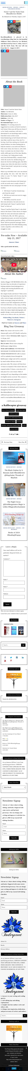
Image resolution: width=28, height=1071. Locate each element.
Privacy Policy (5, 949)
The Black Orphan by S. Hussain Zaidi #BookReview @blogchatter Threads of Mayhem (13, 722)
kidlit (24, 425)
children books (13, 414)
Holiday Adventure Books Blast (11, 425)
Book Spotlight (20, 410)
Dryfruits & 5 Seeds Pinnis (10, 748)
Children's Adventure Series (13, 417)
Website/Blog (7, 317)
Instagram (17, 319)
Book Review (7, 7)
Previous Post (7, 442)
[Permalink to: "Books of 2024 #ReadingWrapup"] (14, 518)
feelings (19, 421)
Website (5, 594)
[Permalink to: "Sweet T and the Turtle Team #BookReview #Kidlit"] (14, 26)
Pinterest (10, 319)
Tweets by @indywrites (10, 699)
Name (5, 579)
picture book (14, 429)
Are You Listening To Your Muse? (12, 734)
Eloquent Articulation (14, 716)
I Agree (14, 1068)
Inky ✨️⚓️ (5, 738)
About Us (3, 941)
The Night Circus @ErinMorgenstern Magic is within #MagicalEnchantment (14, 504)
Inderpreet (7, 16)
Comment (6, 559)
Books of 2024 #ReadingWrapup (11, 743)
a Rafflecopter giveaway (14, 401)
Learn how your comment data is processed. (14, 613)
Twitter (21, 317)
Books (16, 7)
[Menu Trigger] (26, 2)
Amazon (11, 242)
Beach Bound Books (8, 410)
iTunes (17, 242)
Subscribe (14, 838)
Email (5, 586)
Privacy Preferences (14, 1065)
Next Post (22, 442)
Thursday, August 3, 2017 (19, 16)
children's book (10, 421)
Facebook (15, 317)
